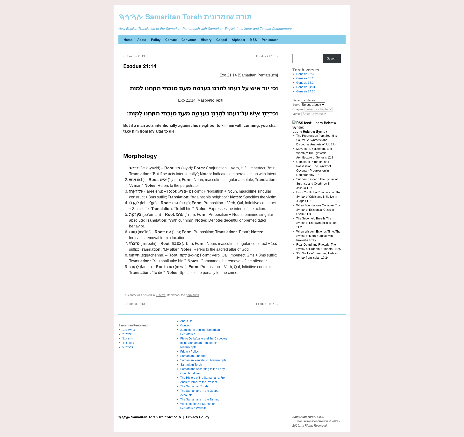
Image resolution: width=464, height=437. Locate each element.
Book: (296, 105)
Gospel (221, 40)
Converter (188, 40)
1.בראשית (128, 330)
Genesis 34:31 (305, 87)
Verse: (296, 114)
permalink (192, 295)
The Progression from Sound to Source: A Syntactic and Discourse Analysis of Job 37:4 (316, 140)
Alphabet (238, 40)
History (206, 40)
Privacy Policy (189, 351)
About (141, 40)
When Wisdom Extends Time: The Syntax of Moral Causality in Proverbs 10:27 (318, 235)
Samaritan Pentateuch (312, 421)
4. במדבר (128, 343)
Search (331, 58)
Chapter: (298, 109)
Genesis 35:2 (305, 78)
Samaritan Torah (191, 364)
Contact (171, 40)
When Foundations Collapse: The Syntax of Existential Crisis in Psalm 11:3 (318, 209)
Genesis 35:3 (305, 74)
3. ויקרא (127, 338)
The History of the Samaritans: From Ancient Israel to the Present (203, 380)
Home (128, 40)
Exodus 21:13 (134, 56)
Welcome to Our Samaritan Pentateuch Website (198, 406)
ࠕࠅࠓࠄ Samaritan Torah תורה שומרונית (185, 16)
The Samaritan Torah (194, 386)
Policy (155, 40)
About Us (186, 321)
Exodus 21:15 (267, 56)
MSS (253, 40)
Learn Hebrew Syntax (309, 131)
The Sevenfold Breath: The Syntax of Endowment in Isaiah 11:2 (316, 222)
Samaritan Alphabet (193, 356)
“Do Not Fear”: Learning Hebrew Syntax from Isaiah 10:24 (317, 255)
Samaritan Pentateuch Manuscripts (203, 360)
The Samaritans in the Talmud (199, 399)
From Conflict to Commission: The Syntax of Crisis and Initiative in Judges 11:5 (318, 196)
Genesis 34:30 (305, 91)
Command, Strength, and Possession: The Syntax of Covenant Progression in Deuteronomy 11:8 (313, 168)
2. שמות (161, 295)
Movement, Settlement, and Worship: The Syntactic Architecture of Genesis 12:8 (314, 153)
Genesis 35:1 (305, 83)
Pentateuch (270, 40)
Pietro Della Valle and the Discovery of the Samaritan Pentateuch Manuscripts (203, 342)
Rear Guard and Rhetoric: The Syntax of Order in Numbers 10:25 (318, 246)
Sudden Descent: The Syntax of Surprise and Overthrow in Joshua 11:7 (317, 183)
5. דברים (127, 347)
